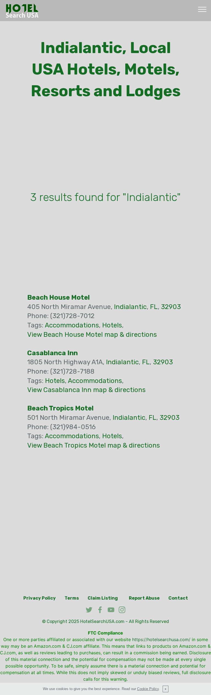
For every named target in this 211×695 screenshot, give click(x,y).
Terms (72, 598)
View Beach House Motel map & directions (92, 334)
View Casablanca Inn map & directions (86, 390)
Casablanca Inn (52, 353)
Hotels (112, 325)
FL (154, 307)
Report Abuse (144, 598)
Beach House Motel (58, 297)
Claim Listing (103, 598)
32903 (171, 307)
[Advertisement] (105, 146)
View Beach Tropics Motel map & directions (93, 445)
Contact (178, 598)
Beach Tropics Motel (60, 408)
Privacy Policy (39, 598)
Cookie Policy (148, 689)
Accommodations (72, 325)
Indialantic (130, 307)
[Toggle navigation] (202, 9)
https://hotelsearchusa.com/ (161, 639)
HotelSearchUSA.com (102, 621)
